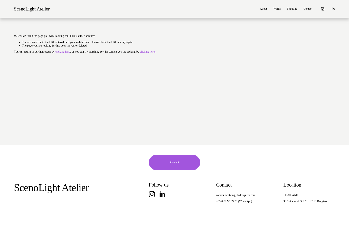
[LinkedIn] (333, 9)
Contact (308, 8)
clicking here (62, 51)
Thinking (292, 8)
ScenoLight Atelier (31, 8)
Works (277, 8)
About (263, 8)
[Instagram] (323, 9)
